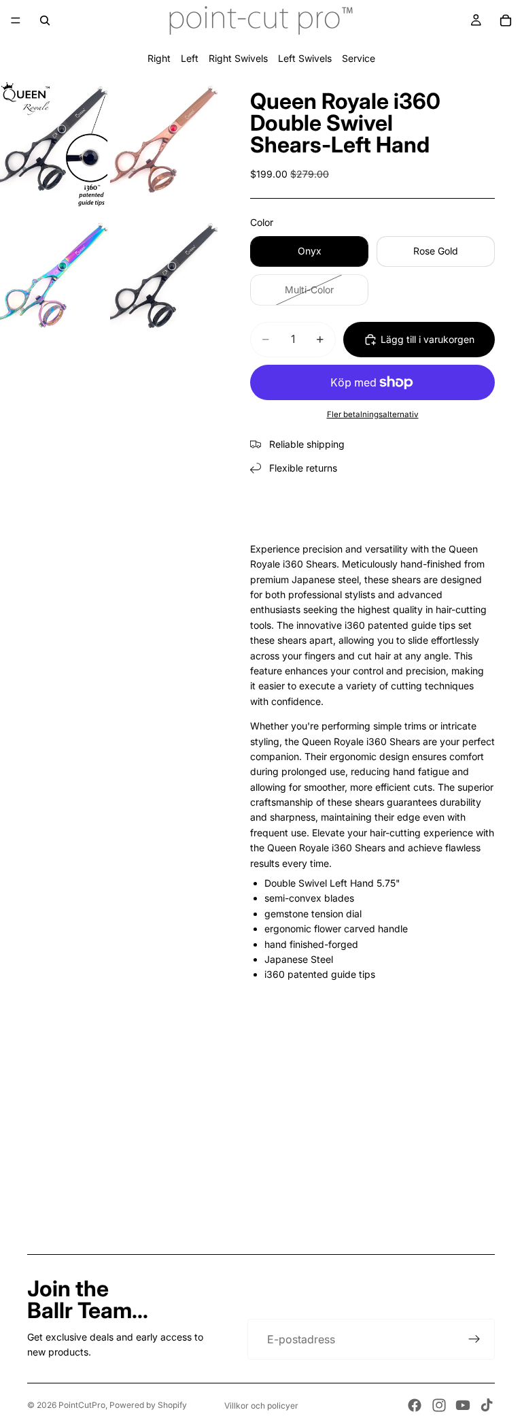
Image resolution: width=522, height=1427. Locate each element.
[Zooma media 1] (53, 144)
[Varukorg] (506, 20)
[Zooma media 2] (164, 144)
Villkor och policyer (261, 1405)
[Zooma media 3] (53, 281)
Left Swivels (305, 58)
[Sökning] (45, 20)
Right (159, 58)
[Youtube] (463, 1405)
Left (189, 58)
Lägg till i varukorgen (427, 339)
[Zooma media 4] (164, 281)
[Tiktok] (486, 1405)
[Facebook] (414, 1405)
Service (358, 58)
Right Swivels (238, 58)
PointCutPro (81, 1405)
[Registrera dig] (474, 1339)
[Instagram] (439, 1405)
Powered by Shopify (148, 1405)
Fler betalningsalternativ (373, 414)
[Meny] (15, 20)
